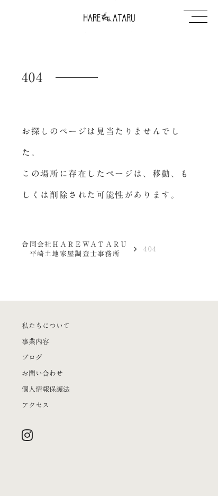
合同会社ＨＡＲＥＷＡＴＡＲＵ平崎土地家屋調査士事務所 (75, 248)
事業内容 (35, 341)
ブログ (32, 357)
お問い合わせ (42, 373)
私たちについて (46, 325)
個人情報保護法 (46, 389)
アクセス (35, 405)
